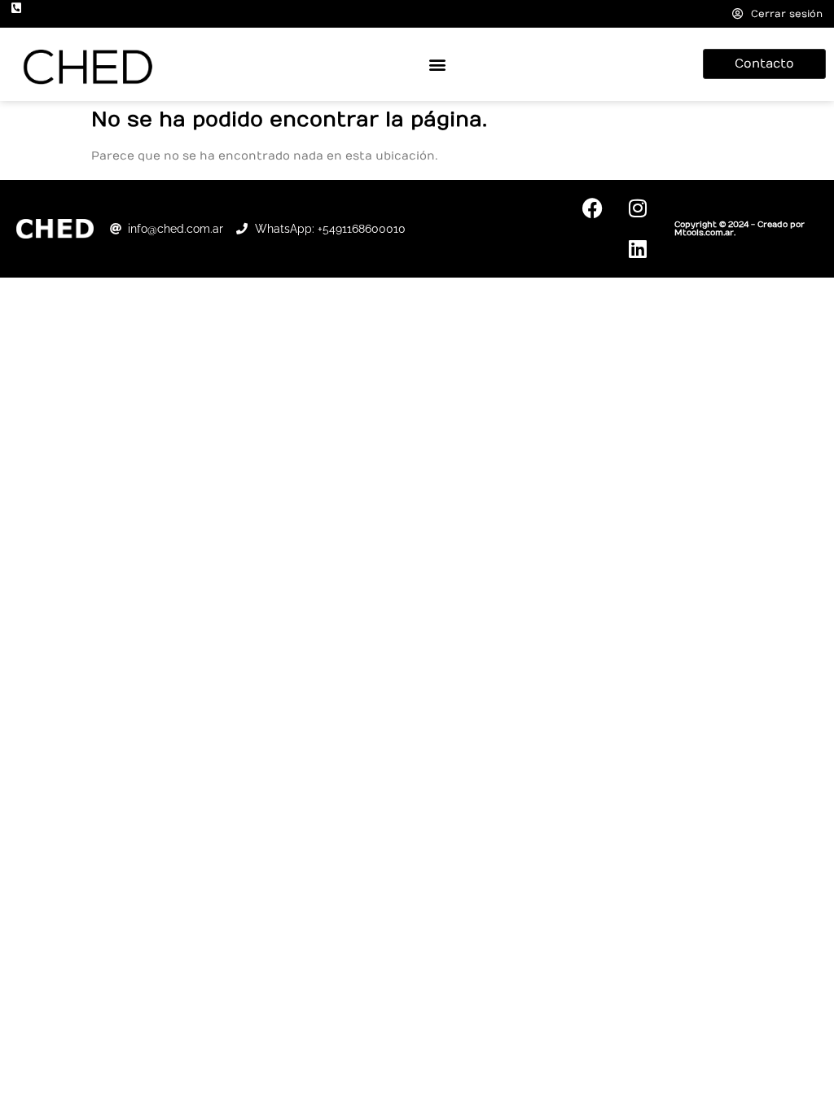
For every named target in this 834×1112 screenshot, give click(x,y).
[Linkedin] (637, 249)
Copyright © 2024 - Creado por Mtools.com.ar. (739, 229)
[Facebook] (593, 208)
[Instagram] (637, 208)
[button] (437, 63)
